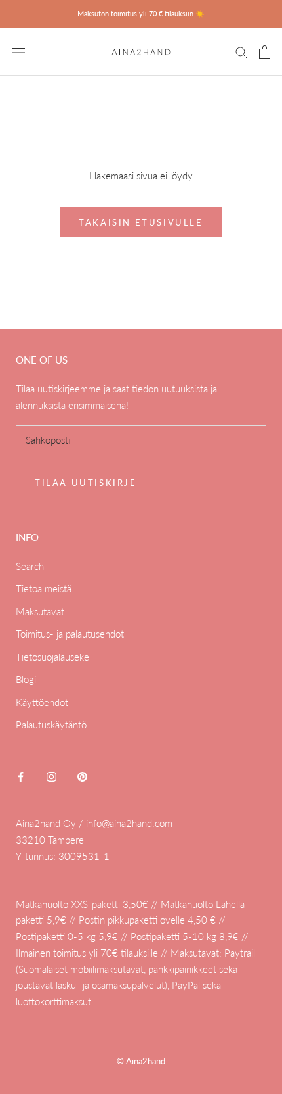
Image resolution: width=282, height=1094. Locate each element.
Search (30, 566)
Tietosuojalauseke (52, 657)
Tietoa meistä (43, 588)
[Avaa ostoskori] (264, 52)
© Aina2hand (141, 1061)
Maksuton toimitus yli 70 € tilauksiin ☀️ (141, 13)
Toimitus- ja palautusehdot (70, 634)
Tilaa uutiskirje (86, 482)
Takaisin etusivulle (141, 222)
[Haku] (241, 52)
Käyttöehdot (42, 702)
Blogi (26, 679)
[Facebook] (21, 776)
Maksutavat (40, 611)
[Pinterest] (82, 776)
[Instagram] (51, 776)
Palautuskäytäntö (51, 724)
